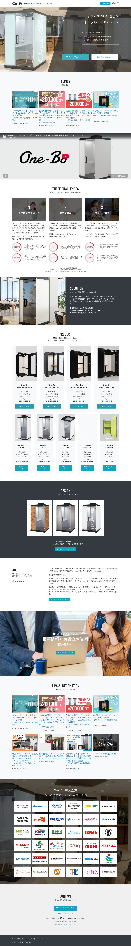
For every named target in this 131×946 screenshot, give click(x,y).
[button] (14, 363)
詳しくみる (25, 406)
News (26, 123)
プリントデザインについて (66, 549)
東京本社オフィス (60, 925)
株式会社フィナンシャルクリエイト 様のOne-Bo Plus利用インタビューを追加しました (51, 756)
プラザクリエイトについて (60, 599)
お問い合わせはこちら (106, 54)
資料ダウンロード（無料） (76, 54)
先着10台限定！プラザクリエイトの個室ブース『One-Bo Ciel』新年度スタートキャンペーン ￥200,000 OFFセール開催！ (52, 116)
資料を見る (106, 3)
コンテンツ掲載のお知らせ (104, 754)
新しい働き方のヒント (66, 652)
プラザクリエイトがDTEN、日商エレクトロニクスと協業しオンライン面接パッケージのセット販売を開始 (78, 759)
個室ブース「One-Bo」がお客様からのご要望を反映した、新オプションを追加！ (25, 759)
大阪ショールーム (72, 925)
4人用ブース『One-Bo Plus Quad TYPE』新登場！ (105, 114)
